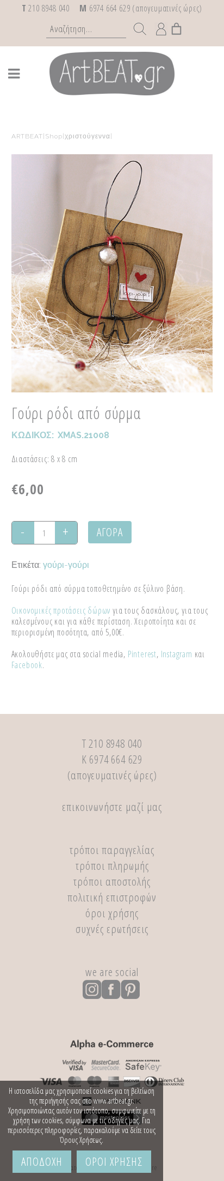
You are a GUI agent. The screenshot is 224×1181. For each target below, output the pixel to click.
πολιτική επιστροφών (112, 897)
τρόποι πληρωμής (112, 865)
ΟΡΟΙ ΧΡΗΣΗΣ (113, 1161)
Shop (54, 136)
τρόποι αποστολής (112, 881)
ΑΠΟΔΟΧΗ (42, 1161)
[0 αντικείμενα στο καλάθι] (177, 26)
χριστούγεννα (87, 136)
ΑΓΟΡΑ (110, 532)
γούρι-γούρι (66, 565)
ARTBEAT (27, 136)
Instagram (176, 654)
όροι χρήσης (112, 912)
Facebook (26, 665)
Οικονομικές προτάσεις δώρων (61, 610)
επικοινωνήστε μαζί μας (112, 806)
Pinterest (142, 654)
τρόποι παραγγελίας (112, 849)
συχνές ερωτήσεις (112, 928)
